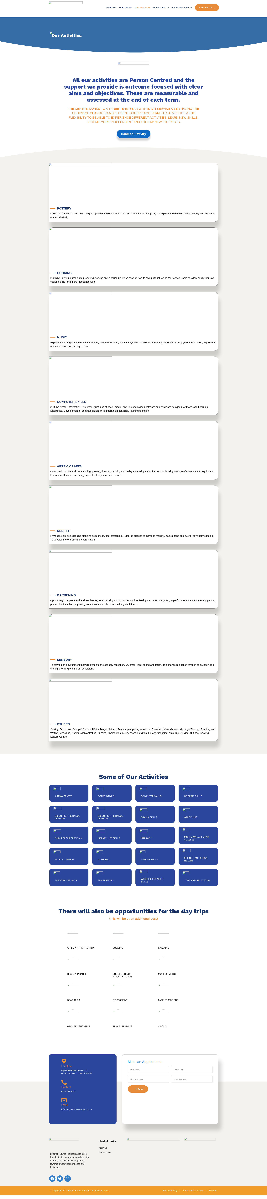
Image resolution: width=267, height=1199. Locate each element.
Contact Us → (207, 7)
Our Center (125, 7)
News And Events (182, 7)
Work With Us (161, 7)
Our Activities (142, 7)
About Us (111, 7)
